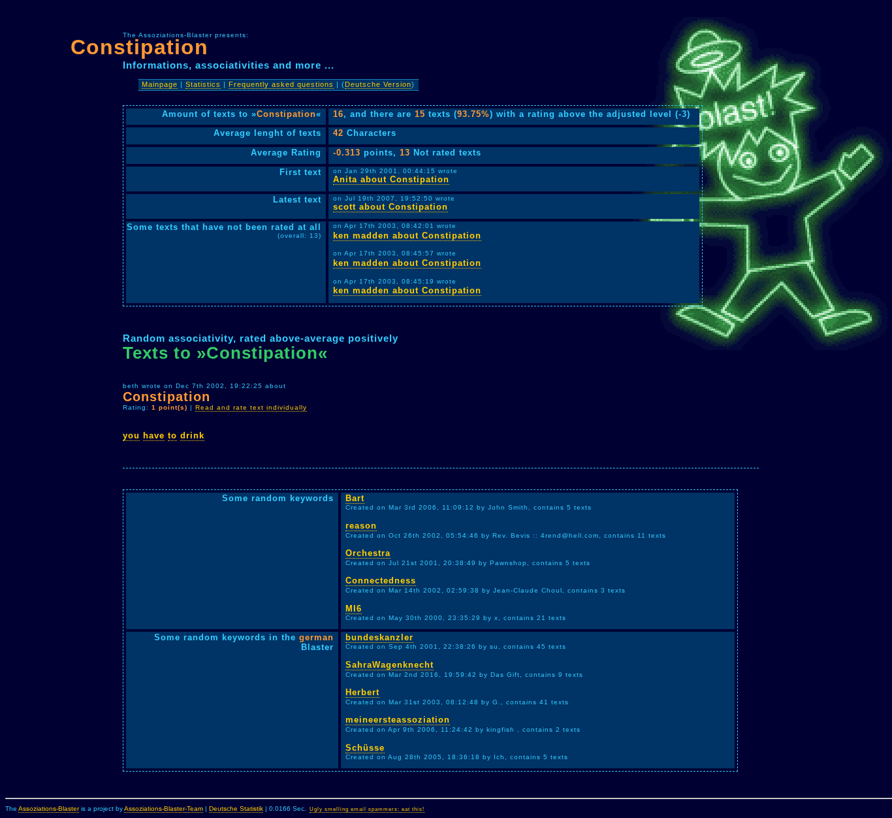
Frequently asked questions (281, 84)
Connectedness (380, 580)
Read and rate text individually (251, 407)
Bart (354, 498)
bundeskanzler (379, 637)
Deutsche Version (378, 84)
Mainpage (160, 84)
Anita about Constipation (391, 179)
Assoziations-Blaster (48, 808)
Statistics (203, 84)
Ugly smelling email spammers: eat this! (367, 809)
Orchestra (367, 553)
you (131, 435)
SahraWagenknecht (389, 665)
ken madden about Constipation (407, 235)
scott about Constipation (390, 207)
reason (361, 526)
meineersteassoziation (397, 720)
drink (192, 435)
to (172, 435)
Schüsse (365, 748)
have (154, 435)
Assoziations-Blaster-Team (163, 808)
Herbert (362, 692)
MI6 (353, 609)
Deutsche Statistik (236, 808)
